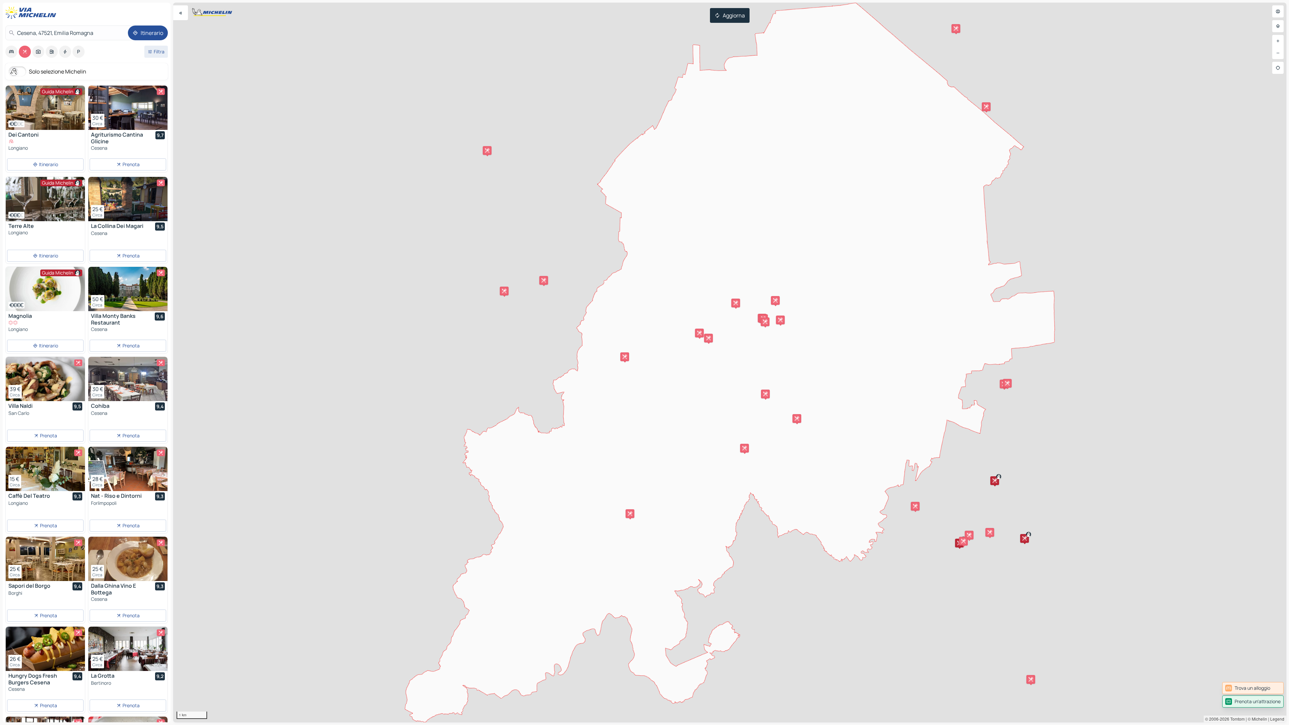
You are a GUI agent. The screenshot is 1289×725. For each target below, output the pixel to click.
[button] (744, 448)
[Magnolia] (45, 289)
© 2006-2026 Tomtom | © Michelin (1236, 719)
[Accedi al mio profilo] (1278, 11)
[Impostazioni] (1278, 26)
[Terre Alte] (45, 199)
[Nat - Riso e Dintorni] (128, 469)
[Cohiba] (128, 379)
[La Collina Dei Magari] (128, 199)
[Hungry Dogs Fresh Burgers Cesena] (45, 649)
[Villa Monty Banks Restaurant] (128, 289)
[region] (729, 362)
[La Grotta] (128, 649)
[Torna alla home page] (32, 12)
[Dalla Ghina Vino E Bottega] (128, 559)
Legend (1277, 719)
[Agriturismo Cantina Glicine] (128, 108)
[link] (1253, 688)
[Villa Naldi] (45, 379)
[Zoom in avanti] (1278, 41)
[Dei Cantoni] (45, 108)
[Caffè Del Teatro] (45, 469)
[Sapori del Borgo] (45, 559)
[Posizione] (1278, 68)
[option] (11, 52)
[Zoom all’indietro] (1278, 53)
